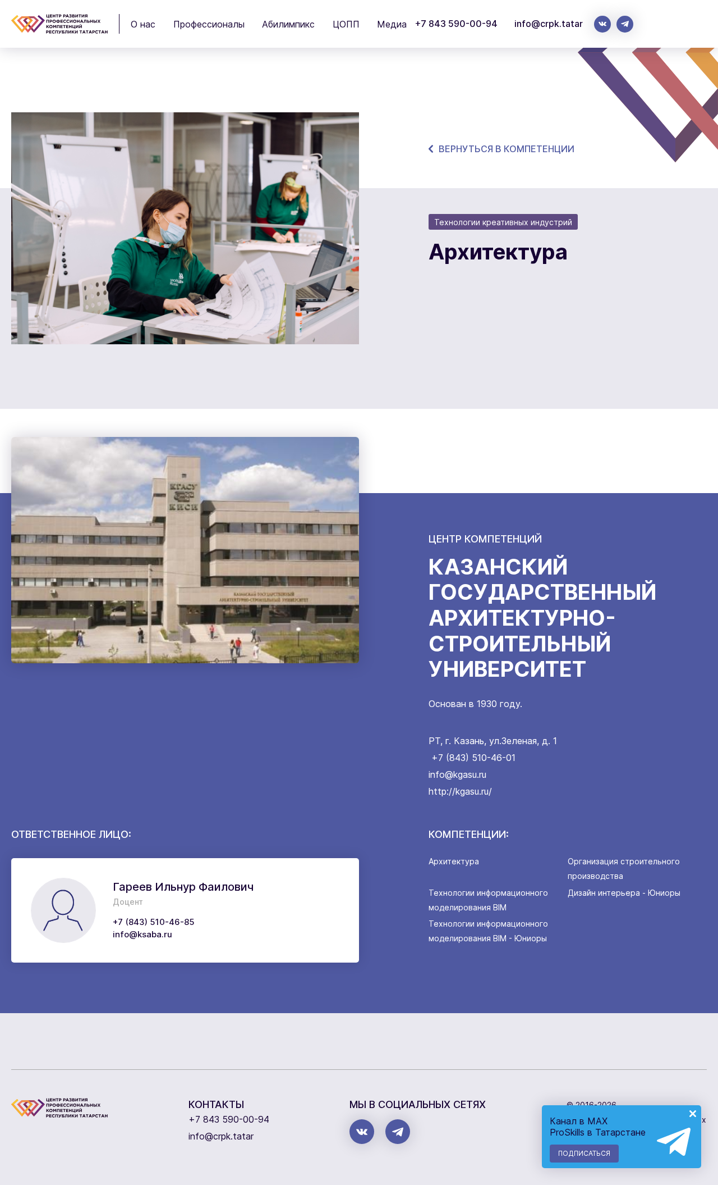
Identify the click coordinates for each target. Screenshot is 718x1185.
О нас (143, 24)
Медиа (392, 24)
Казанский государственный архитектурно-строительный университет (542, 618)
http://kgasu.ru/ (460, 791)
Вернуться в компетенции (506, 148)
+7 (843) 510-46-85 (154, 922)
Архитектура (454, 861)
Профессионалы (209, 24)
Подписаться (584, 1153)
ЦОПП (346, 24)
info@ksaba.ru (142, 934)
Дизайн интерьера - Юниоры (624, 892)
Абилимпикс (288, 24)
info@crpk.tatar (548, 23)
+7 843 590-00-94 (456, 23)
